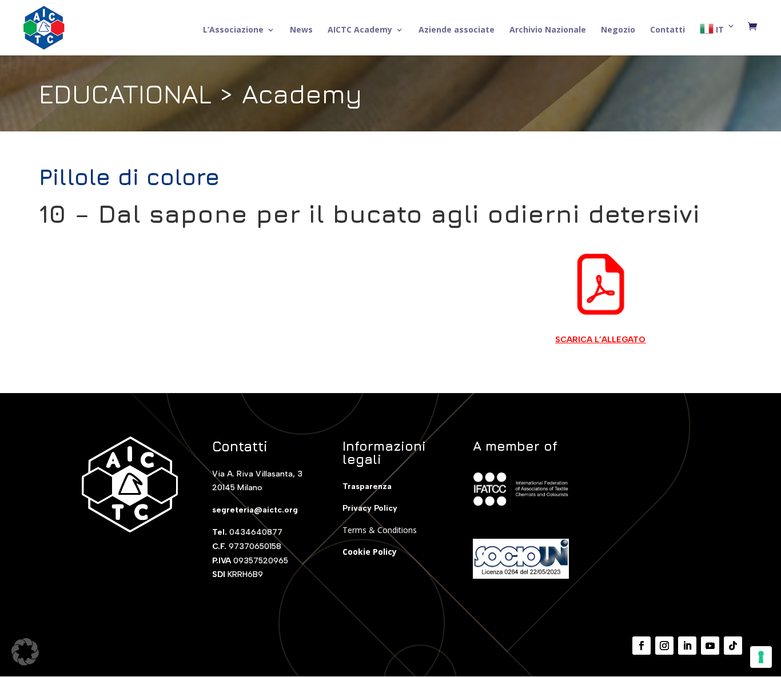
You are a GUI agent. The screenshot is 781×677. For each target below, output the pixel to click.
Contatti (667, 30)
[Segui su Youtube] (710, 645)
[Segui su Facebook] (641, 645)
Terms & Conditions (379, 529)
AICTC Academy (360, 30)
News (301, 30)
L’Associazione (233, 30)
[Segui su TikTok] (733, 645)
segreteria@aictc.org (255, 510)
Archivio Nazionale (547, 30)
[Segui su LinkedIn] (687, 645)
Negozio (618, 30)
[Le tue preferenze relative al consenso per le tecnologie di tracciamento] (761, 657)
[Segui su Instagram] (664, 645)
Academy (302, 93)
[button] (25, 652)
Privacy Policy (369, 508)
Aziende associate (457, 30)
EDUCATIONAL (125, 93)
